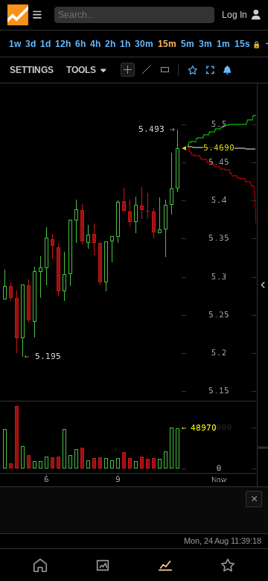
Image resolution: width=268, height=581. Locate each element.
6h (80, 44)
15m (167, 44)
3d (30, 44)
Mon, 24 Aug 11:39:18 (222, 540)
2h (110, 44)
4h (95, 44)
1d (45, 44)
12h (63, 44)
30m (144, 44)
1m (223, 44)
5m (187, 44)
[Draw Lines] (146, 70)
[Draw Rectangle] (165, 70)
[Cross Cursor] (128, 70)
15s (247, 44)
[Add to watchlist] (193, 70)
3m (205, 44)
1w (15, 44)
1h (125, 44)
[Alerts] (227, 70)
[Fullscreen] (210, 70)
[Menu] (24, 15)
